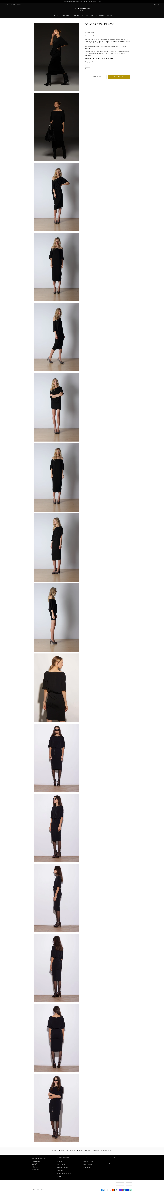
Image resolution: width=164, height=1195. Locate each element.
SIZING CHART (66, 15)
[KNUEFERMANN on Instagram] (6, 4)
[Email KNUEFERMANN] (8, 4)
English (119, 1184)
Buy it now (118, 77)
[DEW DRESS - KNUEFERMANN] (56, 197)
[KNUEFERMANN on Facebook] (3, 4)
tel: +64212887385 (15, 4)
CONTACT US (60, 1176)
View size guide (89, 32)
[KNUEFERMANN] (82, 10)
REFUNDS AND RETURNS (64, 1173)
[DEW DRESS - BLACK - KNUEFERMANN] (56, 57)
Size (86, 66)
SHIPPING (60, 1170)
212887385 (36, 1169)
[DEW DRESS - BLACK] (56, 758)
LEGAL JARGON (87, 1167)
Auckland (34, 1164)
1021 (33, 1166)
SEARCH (59, 1161)
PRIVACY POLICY (87, 1164)
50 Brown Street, (36, 1161)
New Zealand (35, 1167)
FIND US (109, 15)
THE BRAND (77, 15)
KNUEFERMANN (40, 1189)
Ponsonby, (34, 1163)
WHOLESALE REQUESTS (98, 15)
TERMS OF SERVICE (88, 1161)
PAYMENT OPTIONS (62, 1167)
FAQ (87, 15)
